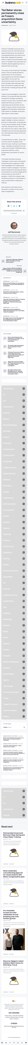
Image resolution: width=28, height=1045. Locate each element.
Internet (9, 736)
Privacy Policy (8, 1015)
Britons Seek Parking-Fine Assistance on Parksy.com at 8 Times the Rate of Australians (13, 284)
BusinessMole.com (16, 1037)
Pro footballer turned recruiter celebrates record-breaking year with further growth (11, 914)
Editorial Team (14, 1017)
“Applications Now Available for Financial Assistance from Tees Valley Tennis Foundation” (13, 311)
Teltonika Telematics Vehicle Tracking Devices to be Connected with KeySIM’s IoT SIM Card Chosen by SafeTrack (14, 301)
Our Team (20, 1017)
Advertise (7, 1017)
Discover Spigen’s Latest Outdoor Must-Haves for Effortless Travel (13, 963)
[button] (3, 2)
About (11, 1018)
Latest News (14, 736)
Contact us (16, 1018)
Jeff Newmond (14, 232)
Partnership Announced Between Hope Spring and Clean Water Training (14, 835)
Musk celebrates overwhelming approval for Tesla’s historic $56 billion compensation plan (14, 874)
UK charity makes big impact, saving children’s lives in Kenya (13, 292)
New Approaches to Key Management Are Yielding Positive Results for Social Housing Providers (13, 319)
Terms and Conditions (17, 1015)
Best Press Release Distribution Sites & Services (14, 1027)
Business (5, 736)
